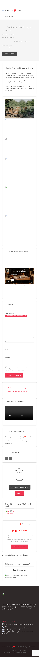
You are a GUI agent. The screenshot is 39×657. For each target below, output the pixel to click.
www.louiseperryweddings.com (18, 391)
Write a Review (10, 54)
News (18, 652)
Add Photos (8, 48)
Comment (8, 320)
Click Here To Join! (19, 547)
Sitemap (23, 652)
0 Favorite (28, 41)
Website (7, 357)
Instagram (7, 650)
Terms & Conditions (9, 652)
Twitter (10, 650)
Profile (19, 493)
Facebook (4, 650)
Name (7, 341)
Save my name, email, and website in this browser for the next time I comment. (17, 369)
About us (23, 650)
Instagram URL (10, 458)
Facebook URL (6, 458)
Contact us (15, 650)
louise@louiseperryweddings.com (18, 388)
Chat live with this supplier (19, 487)
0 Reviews (18, 41)
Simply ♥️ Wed (13, 10)
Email (7, 349)
